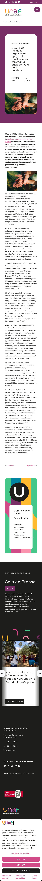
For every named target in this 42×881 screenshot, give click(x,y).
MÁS (8, 588)
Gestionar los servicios (20, 853)
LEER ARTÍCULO (14, 701)
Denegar (21, 865)
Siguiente (30, 465)
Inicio (6, 22)
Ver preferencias (21, 871)
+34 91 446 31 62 (10, 742)
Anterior (11, 465)
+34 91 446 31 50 (10, 746)
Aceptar (21, 859)
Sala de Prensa (16, 22)
